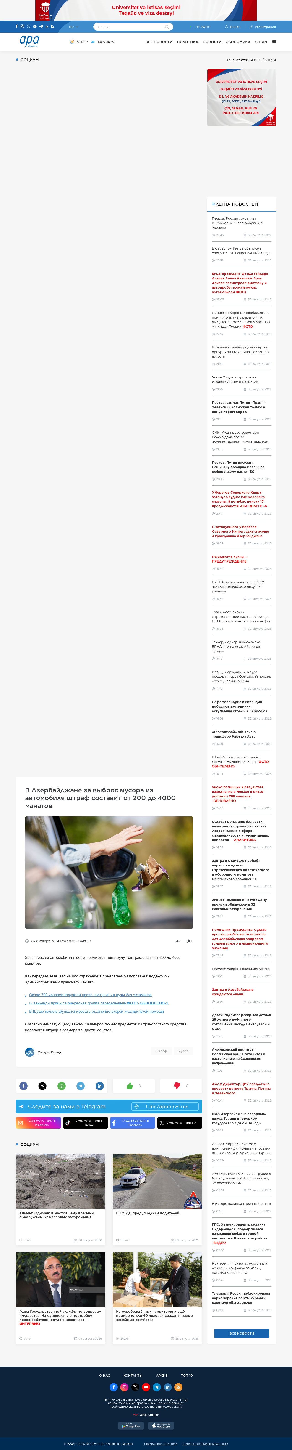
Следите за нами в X (181, 1122)
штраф (161, 1051)
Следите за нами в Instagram (41, 1123)
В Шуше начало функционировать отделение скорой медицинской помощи (96, 1011)
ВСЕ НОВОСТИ (158, 42)
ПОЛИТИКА (187, 42)
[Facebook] (17, 26)
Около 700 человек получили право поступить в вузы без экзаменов (90, 995)
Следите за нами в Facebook (135, 1123)
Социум (269, 60)
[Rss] (52, 27)
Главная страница (242, 60)
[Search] (167, 27)
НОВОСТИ (212, 42)
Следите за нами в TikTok (89, 1123)
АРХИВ (162, 1375)
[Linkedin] (47, 27)
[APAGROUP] (146, 1415)
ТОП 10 (187, 1375)
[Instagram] (22, 26)
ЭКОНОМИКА (238, 42)
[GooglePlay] (131, 1426)
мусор (183, 1051)
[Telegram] (41, 27)
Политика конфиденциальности (205, 1443)
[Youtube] (35, 27)
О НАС (104, 1375)
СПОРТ (261, 42)
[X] (28, 27)
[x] (135, 1387)
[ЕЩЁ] (272, 41)
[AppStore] (161, 1426)
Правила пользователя (160, 1443)
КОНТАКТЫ (133, 1375)
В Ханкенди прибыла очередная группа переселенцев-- (98, 1003)
